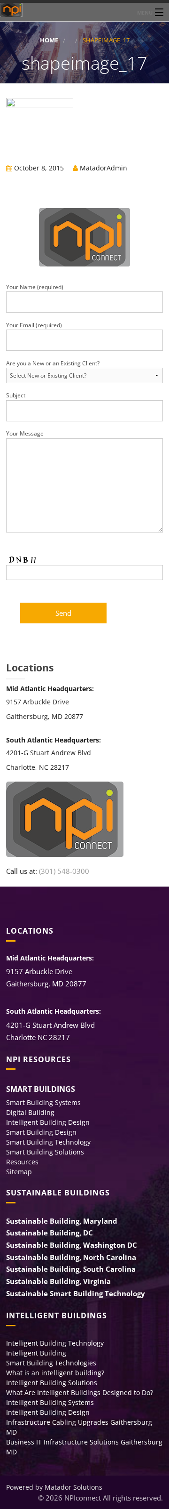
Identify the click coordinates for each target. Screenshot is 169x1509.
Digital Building (30, 1112)
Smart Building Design (41, 1132)
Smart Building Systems (43, 1102)
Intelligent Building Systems (50, 1402)
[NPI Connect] (84, 10)
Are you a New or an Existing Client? (53, 363)
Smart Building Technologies (51, 1362)
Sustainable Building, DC (49, 1232)
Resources (22, 1161)
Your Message (25, 433)
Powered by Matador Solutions (54, 1487)
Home (49, 40)
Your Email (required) (34, 325)
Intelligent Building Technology (55, 1343)
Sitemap (19, 1171)
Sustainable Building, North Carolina (71, 1257)
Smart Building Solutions (45, 1151)
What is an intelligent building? (55, 1372)
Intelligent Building (36, 1352)
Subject (15, 395)
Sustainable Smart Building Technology (75, 1293)
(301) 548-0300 (64, 871)
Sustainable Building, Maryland (61, 1221)
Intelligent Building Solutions (51, 1382)
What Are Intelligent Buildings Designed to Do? (79, 1392)
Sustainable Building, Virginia (58, 1281)
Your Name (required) (34, 287)
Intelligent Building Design (48, 1122)
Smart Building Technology (48, 1142)
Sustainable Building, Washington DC (71, 1245)
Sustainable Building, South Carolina (71, 1269)
